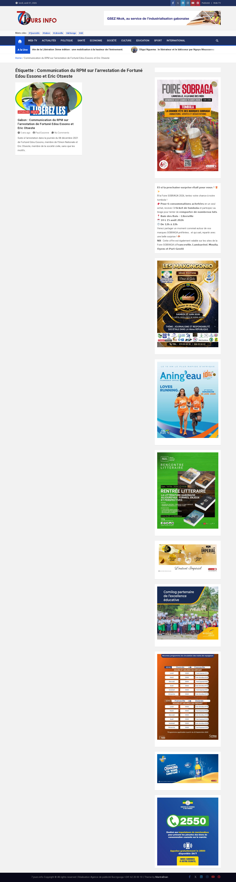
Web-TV (217, 3)
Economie (96, 40)
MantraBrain (161, 877)
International (176, 40)
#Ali (81, 33)
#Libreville (58, 33)
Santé (81, 40)
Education (142, 40)
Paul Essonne (42, 132)
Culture (126, 40)
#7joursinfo (34, 33)
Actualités (49, 40)
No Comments (62, 132)
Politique (67, 40)
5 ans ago (25, 132)
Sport (158, 40)
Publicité (206, 3)
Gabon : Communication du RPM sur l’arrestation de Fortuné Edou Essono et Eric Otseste (46, 124)
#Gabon (46, 33)
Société (111, 40)
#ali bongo (71, 33)
